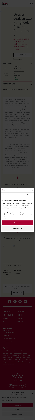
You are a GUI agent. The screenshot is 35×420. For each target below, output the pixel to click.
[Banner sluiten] (32, 190)
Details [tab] (18, 194)
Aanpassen (16, 228)
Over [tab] (28, 194)
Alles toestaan (18, 222)
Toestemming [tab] (6, 194)
